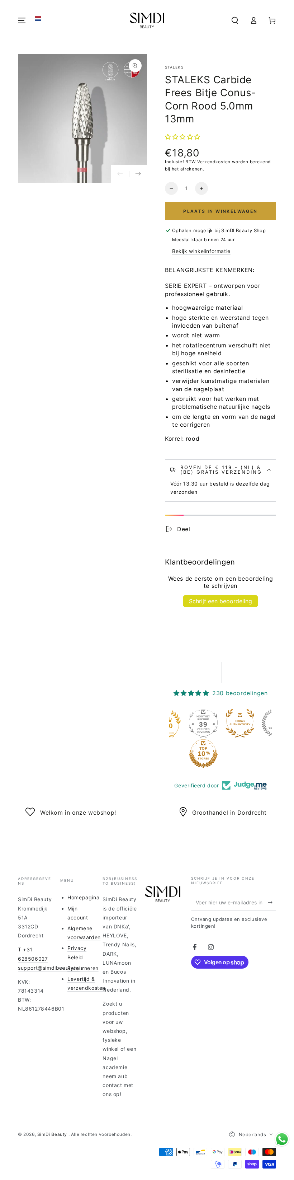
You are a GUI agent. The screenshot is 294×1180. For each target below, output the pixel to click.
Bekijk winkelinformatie (201, 251)
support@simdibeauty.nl (49, 968)
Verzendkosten (214, 161)
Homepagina (83, 897)
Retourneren (83, 968)
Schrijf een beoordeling (220, 601)
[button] (38, 19)
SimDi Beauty (52, 1134)
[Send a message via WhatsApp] (282, 1139)
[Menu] (22, 20)
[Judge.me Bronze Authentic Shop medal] (240, 723)
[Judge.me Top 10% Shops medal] (203, 753)
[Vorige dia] (120, 174)
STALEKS (174, 67)
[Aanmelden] (272, 902)
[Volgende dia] (138, 174)
